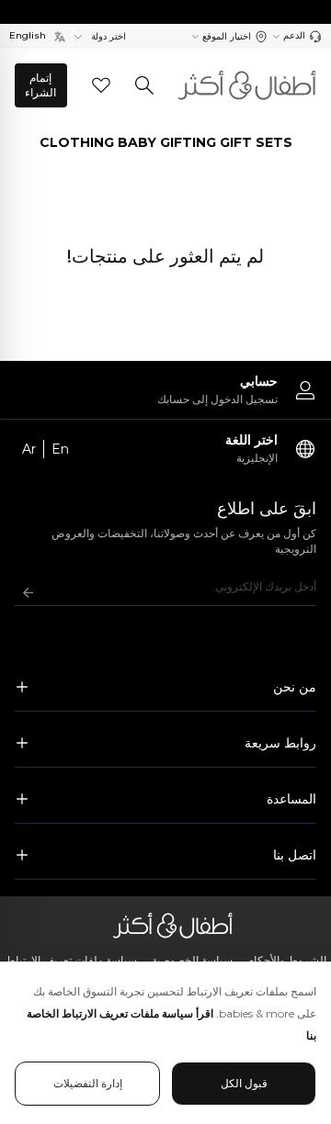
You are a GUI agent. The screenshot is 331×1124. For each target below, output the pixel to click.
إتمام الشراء (40, 85)
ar (29, 449)
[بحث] (144, 85)
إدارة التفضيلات (87, 1083)
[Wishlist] (101, 85)
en (60, 449)
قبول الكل (244, 1083)
